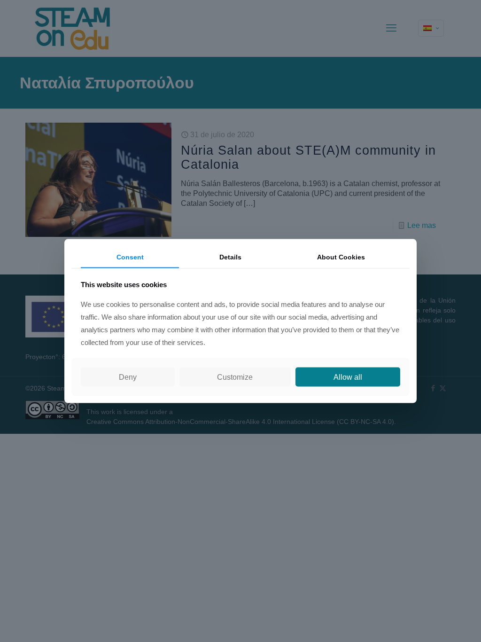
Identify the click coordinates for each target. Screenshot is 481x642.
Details (230, 257)
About (341, 257)
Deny (128, 377)
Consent (130, 257)
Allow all (348, 377)
